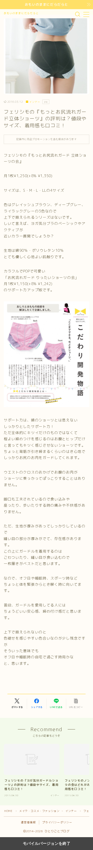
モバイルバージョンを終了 (46, 843)
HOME (8, 811)
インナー (34, 102)
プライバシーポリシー (57, 822)
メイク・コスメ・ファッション (39, 811)
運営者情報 (28, 822)
